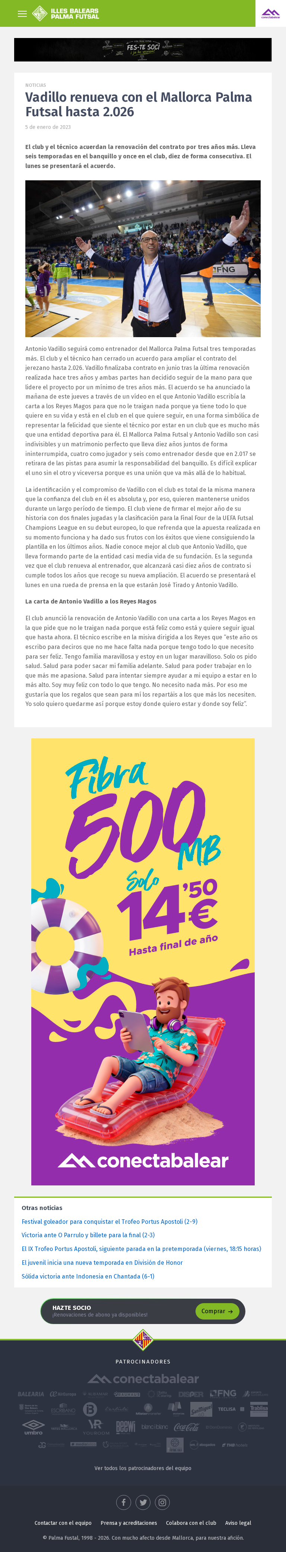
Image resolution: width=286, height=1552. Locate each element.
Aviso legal (238, 1523)
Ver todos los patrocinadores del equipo (143, 1468)
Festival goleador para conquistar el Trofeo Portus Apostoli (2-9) (109, 1221)
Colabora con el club (191, 1523)
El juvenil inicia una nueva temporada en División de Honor (102, 1262)
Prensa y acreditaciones (129, 1523)
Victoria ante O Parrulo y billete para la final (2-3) (88, 1235)
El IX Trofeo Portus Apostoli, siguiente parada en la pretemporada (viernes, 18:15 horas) (141, 1248)
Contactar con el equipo (63, 1523)
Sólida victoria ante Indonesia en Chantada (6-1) (88, 1276)
